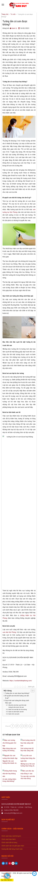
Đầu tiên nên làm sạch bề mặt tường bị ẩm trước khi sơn (17, 706)
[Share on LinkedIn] (30, 726)
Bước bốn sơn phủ (14, 714)
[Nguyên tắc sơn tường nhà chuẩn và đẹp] (10, 757)
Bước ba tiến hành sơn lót (16, 711)
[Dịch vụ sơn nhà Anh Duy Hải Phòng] (19, 5)
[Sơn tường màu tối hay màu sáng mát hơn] (28, 743)
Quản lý (14, 28)
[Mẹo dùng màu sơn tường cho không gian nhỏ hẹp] (10, 743)
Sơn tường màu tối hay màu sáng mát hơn (27, 749)
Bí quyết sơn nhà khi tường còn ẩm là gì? (17, 697)
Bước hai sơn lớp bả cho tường (18, 709)
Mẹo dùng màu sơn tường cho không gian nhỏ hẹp (9, 749)
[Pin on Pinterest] (26, 726)
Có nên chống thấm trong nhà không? (9, 780)
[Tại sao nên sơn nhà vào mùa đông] (28, 772)
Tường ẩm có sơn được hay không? (17, 693)
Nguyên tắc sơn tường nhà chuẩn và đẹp (9, 762)
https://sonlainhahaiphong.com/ (20, 681)
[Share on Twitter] (17, 726)
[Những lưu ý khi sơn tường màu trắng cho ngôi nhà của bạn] (28, 758)
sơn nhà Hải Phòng (9, 632)
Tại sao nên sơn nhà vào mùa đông (28, 777)
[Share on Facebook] (12, 726)
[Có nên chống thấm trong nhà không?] (10, 773)
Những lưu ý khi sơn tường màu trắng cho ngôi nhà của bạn (28, 765)
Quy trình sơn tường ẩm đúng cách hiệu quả (17, 702)
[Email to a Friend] (22, 726)
